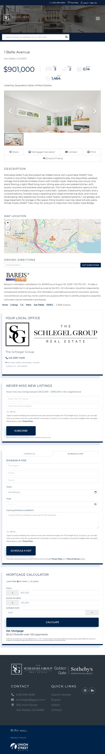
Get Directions (90, 265)
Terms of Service (73, 559)
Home (5, 304)
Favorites (74, 3)
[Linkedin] (92, 691)
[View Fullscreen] (8, 233)
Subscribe (21, 430)
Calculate (52, 622)
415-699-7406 (16, 357)
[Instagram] (85, 691)
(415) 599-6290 (58, 3)
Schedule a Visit (75, 454)
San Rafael (39, 304)
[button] (66, 37)
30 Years (23, 581)
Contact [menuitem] (56, 710)
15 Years (34, 581)
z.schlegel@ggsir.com (30, 699)
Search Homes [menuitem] (61, 694)
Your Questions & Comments (20, 510)
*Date (9, 487)
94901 (49, 304)
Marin (28, 304)
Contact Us (11, 366)
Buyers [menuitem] (56, 699)
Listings (14, 304)
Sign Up (93, 3)
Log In (85, 3)
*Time (8, 499)
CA (22, 304)
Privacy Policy (28, 421)
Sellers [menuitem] (55, 705)
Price (9, 588)
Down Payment (13, 598)
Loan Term (11, 581)
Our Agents (22, 366)
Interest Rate (12, 608)
